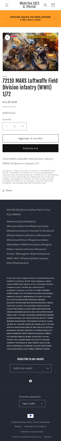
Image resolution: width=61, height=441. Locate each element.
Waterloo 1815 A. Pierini (28, 422)
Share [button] (9, 190)
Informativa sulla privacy (32, 431)
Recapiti (48, 437)
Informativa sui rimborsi (35, 426)
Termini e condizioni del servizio (26, 437)
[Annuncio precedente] (6, 18)
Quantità (7, 119)
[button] (7, 5)
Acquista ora (30, 148)
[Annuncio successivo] (54, 18)
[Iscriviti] (47, 368)
